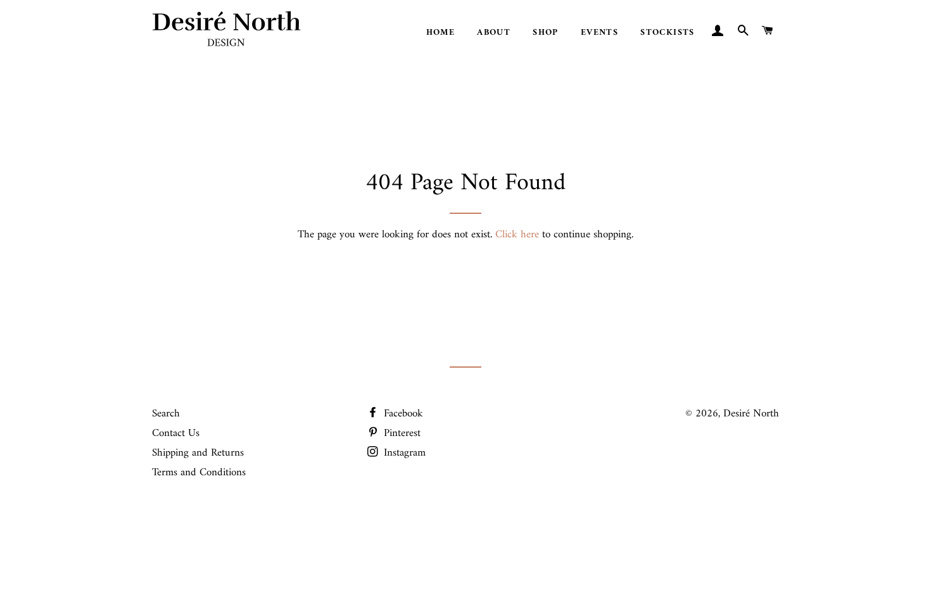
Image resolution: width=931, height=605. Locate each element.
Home (440, 33)
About (493, 33)
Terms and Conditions (199, 472)
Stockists (667, 33)
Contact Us (176, 433)
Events (599, 33)
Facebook (402, 413)
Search (166, 413)
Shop (546, 33)
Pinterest (401, 433)
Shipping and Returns (198, 453)
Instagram (403, 453)
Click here (517, 234)
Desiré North (751, 413)
